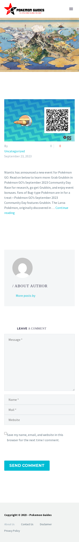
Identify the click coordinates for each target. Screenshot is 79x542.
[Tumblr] (24, 229)
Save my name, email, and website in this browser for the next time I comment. (35, 437)
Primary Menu (71, 9)
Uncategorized (14, 151)
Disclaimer (46, 524)
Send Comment (27, 465)
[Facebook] (7, 229)
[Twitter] (12, 229)
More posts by (25, 296)
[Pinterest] (18, 229)
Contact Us (27, 524)
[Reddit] (36, 229)
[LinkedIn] (30, 229)
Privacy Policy (12, 531)
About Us (9, 524)
